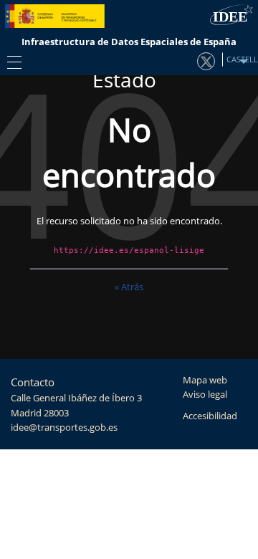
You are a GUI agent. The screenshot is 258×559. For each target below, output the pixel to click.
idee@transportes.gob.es (64, 427)
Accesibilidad (210, 416)
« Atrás (129, 286)
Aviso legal (205, 394)
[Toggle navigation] (11, 62)
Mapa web (205, 380)
